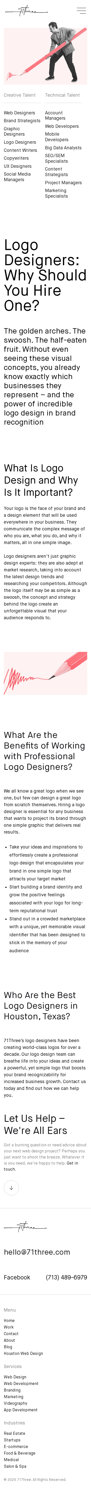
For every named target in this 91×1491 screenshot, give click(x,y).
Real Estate (14, 1434)
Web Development (21, 1384)
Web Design (15, 1377)
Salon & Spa (15, 1467)
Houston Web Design (23, 1354)
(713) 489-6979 (66, 1278)
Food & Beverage (19, 1454)
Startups (12, 1440)
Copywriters (16, 158)
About (9, 1341)
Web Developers (62, 126)
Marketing (13, 1397)
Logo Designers (20, 142)
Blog (8, 1347)
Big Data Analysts (63, 148)
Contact (11, 1334)
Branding (12, 1391)
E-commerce (16, 1447)
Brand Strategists (22, 121)
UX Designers (18, 166)
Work (9, 1328)
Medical (11, 1460)
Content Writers (20, 150)
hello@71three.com (37, 1252)
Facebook (17, 1278)
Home (9, 1321)
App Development (21, 1410)
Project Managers (63, 183)
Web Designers (19, 113)
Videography (15, 1404)
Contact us (74, 1082)
